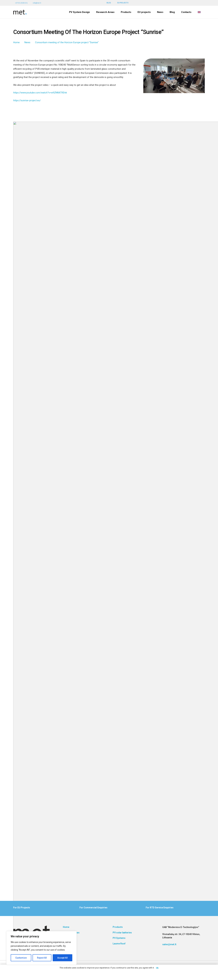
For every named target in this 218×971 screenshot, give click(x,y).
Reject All (42, 957)
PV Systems (119, 938)
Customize (21, 957)
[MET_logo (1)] (20, 12)
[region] (41, 948)
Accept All (62, 957)
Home (66, 927)
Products (118, 927)
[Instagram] (204, 3)
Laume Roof (119, 943)
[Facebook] (195, 3)
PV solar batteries (122, 932)
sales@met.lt (169, 944)
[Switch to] (200, 12)
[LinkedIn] (199, 3)
